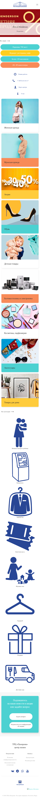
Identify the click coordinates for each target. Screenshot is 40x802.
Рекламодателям (30, 760)
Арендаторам (30, 757)
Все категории (5, 411)
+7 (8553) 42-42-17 (23, 80)
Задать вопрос (21, 716)
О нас (23, 93)
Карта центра (23, 87)
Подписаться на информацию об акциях (21, 725)
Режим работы (22, 74)
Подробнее (20, 31)
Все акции (3, 41)
